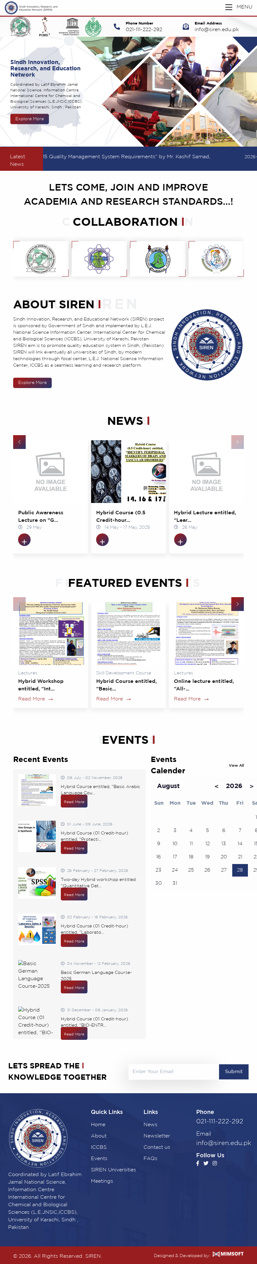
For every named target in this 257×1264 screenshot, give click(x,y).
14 (240, 843)
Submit (234, 1071)
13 (223, 843)
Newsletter (157, 1136)
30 (158, 883)
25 (191, 870)
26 (207, 870)
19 (207, 857)
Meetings (102, 1181)
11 (191, 843)
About (99, 1136)
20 (224, 857)
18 (191, 857)
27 (224, 870)
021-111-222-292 (144, 29)
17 (175, 857)
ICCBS (99, 1147)
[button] (19, 442)
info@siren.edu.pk (217, 29)
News (150, 1124)
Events (99, 1158)
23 (158, 870)
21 (240, 857)
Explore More (32, 383)
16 (158, 857)
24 (175, 870)
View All (236, 765)
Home (98, 1124)
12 (207, 843)
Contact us (157, 1147)
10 (174, 843)
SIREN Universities (113, 1170)
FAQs (150, 1158)
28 (240, 870)
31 (174, 883)
